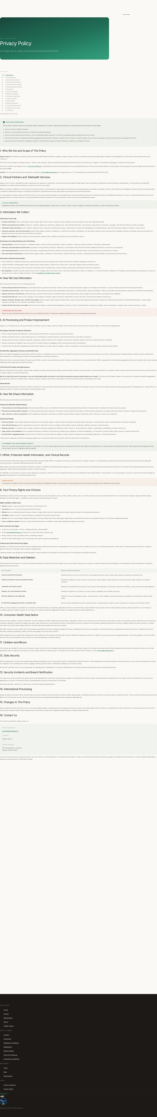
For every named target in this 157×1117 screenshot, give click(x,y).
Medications (8, 1047)
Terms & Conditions (34, 166)
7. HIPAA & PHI (9, 89)
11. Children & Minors (11, 98)
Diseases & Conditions (11, 1043)
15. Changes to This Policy (12, 107)
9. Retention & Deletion (11, 93)
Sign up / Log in (9, 5)
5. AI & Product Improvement (13, 84)
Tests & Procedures (10, 1055)
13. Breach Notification (11, 103)
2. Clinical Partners (10, 77)
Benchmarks (6, 2)
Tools (5, 1068)
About (6, 1022)
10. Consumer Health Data (12, 96)
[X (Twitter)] (0, 1097)
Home (6, 1010)
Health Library (9, 1026)
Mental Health (9, 1051)
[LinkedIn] (2, 1097)
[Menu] (4, 7)
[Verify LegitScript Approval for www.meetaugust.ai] (3, 1105)
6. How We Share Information (13, 86)
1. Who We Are (9, 75)
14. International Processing (13, 105)
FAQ (17, 2)
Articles (6, 1035)
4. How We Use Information (13, 82)
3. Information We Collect (12, 79)
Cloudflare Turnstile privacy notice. (48, 273)
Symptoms (7, 1039)
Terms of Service (10, 1085)
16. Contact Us (9, 110)
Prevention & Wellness (11, 1059)
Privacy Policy (8, 1089)
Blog (5, 1072)
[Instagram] (3, 1097)
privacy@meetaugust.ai (50, 172)
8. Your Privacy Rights (11, 91)
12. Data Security (10, 100)
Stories (13, 2)
